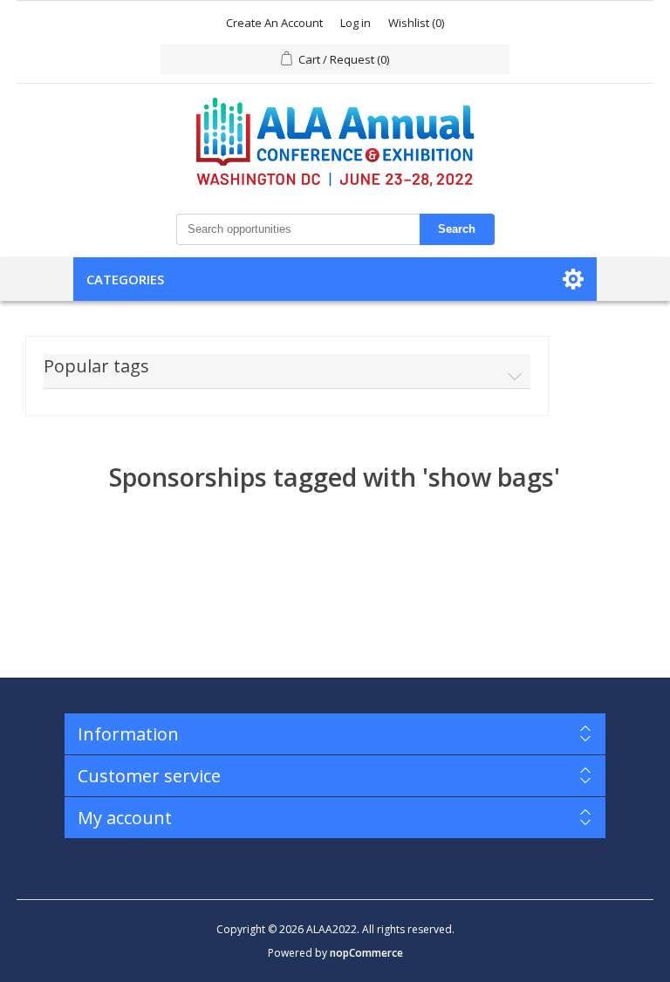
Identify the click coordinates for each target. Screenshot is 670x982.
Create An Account (274, 23)
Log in (355, 23)
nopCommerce (366, 952)
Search (456, 228)
